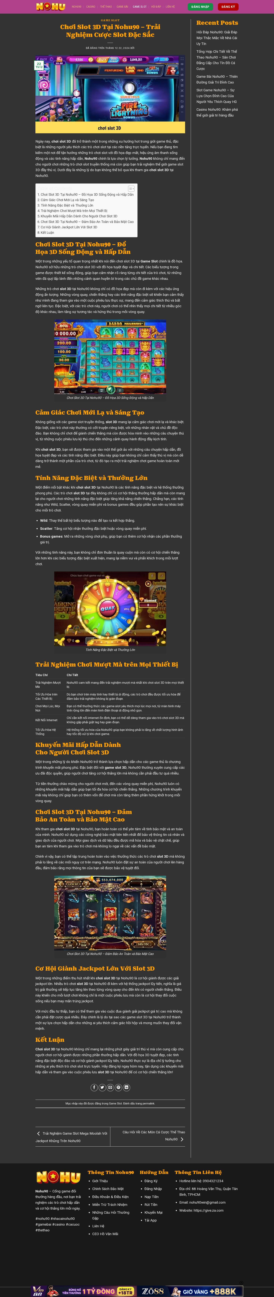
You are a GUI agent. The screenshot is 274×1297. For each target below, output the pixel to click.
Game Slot (110, 20)
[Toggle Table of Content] (129, 188)
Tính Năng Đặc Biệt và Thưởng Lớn (67, 205)
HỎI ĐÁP (156, 6)
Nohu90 (146, 158)
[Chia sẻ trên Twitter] (102, 1087)
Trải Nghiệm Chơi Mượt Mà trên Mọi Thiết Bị (74, 211)
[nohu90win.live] (50, 7)
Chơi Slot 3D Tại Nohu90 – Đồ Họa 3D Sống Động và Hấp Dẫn (87, 194)
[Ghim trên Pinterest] (118, 1087)
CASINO (90, 6)
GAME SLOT (140, 6)
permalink (148, 1103)
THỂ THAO (106, 6)
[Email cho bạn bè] (110, 1087)
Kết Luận (47, 232)
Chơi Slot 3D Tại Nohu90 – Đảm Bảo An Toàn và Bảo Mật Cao (87, 222)
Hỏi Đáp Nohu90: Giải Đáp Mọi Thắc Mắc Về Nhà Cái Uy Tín (216, 38)
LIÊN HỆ (170, 6)
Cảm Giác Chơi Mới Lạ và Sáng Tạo (67, 200)
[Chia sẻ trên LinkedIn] (126, 1087)
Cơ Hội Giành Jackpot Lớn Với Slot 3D (69, 227)
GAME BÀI (122, 6)
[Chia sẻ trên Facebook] (94, 1087)
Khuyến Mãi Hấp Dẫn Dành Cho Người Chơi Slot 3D (79, 216)
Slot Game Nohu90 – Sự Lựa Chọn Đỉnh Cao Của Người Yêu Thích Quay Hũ (216, 96)
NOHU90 (76, 6)
